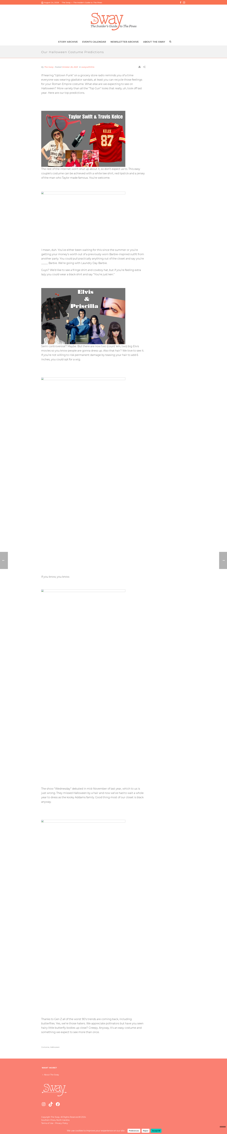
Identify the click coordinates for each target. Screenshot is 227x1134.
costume (45, 1047)
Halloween (55, 1047)
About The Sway (51, 1075)
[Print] (139, 67)
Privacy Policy (61, 1123)
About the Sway (154, 41)
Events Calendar (94, 41)
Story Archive (68, 41)
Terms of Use (47, 1123)
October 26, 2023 (70, 67)
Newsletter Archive (124, 41)
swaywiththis (87, 67)
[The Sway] (113, 21)
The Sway (49, 67)
